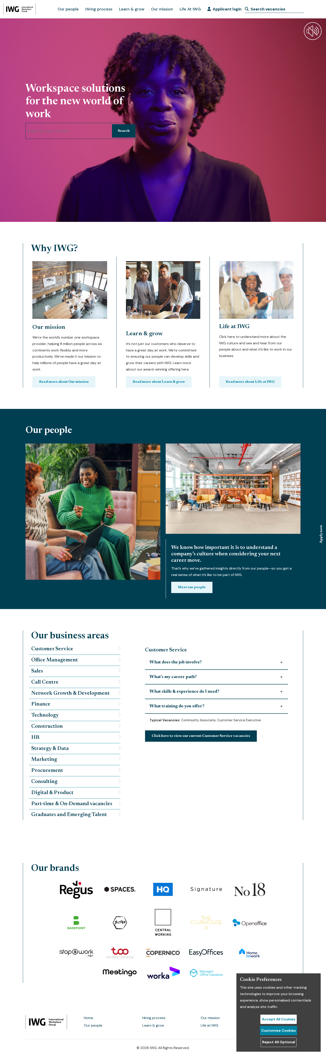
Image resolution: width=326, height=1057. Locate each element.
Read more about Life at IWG (250, 382)
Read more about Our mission (64, 382)
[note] (74, 649)
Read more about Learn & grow (159, 382)
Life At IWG (190, 9)
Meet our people (192, 587)
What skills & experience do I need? (184, 691)
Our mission (162, 9)
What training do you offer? (176, 706)
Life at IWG (209, 1025)
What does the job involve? (175, 662)
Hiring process (98, 9)
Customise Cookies (278, 1030)
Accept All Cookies (278, 1019)
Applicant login (227, 9)
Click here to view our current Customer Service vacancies (201, 736)
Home (88, 1018)
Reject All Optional (278, 1042)
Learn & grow (131, 9)
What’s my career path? (173, 677)
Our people (68, 9)
